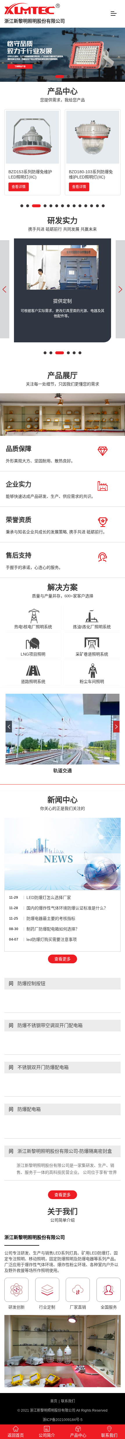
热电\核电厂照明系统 (33, 626)
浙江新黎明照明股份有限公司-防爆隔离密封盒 (60, 1151)
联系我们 (68, 1401)
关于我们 (62, 1215)
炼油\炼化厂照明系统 (92, 626)
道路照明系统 (33, 681)
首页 (53, 1401)
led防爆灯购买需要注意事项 (51, 939)
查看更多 (62, 959)
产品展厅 (62, 378)
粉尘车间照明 (92, 681)
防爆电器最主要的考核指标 (50, 918)
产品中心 (62, 94)
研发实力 (62, 224)
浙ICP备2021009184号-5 (63, 1420)
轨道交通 (62, 770)
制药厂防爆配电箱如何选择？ (52, 929)
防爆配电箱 (25, 1109)
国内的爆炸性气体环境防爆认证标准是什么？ (67, 908)
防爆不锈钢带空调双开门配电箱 (46, 1025)
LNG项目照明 (33, 654)
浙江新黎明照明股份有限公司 (34, 21)
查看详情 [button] (19, 187)
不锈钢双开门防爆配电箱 (39, 1067)
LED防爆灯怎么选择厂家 (48, 897)
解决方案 (62, 590)
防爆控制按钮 (27, 983)
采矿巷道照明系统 (92, 654)
